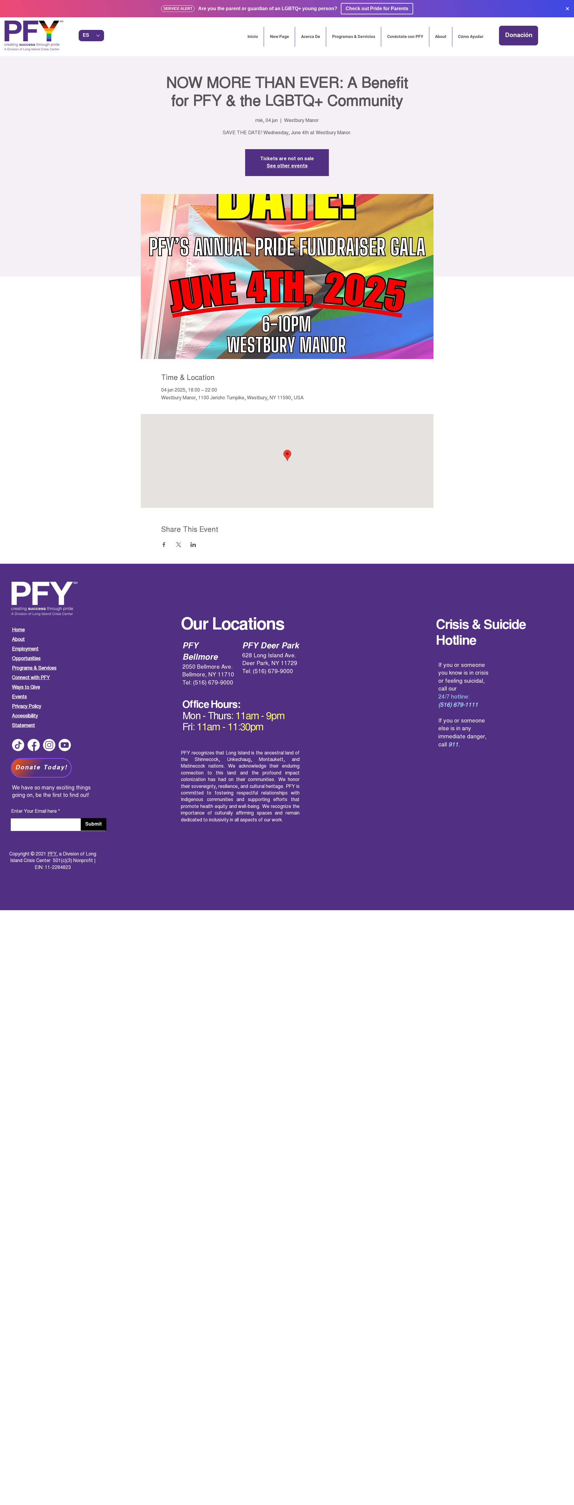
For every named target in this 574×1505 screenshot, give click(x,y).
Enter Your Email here (34, 811)
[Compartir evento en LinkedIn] (193, 544)
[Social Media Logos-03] (65, 745)
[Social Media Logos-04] (18, 745)
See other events (287, 166)
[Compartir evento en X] (178, 544)
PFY (52, 854)
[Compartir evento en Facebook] (164, 544)
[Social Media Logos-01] (34, 745)
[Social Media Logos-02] (49, 745)
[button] (518, 35)
